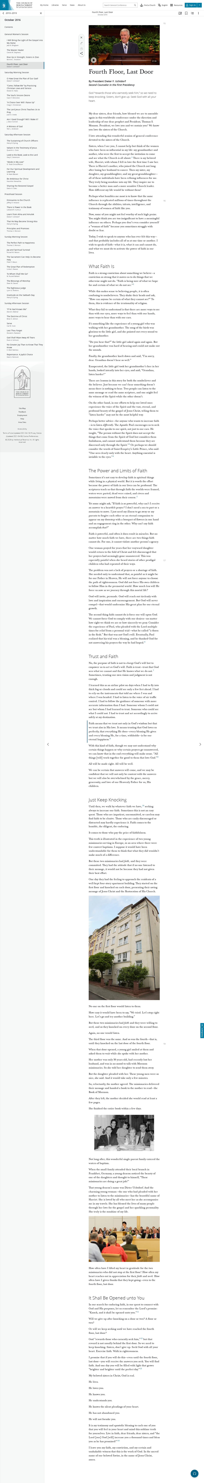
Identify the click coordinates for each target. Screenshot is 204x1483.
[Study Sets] (180, 13)
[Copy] (81, 49)
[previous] (48, 744)
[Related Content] (192, 13)
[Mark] (81, 43)
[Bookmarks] (186, 13)
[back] (3, 13)
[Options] (198, 13)
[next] (200, 744)
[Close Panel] (41, 13)
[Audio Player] (194, 1473)
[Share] (81, 53)
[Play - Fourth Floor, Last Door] (93, 60)
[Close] (81, 37)
